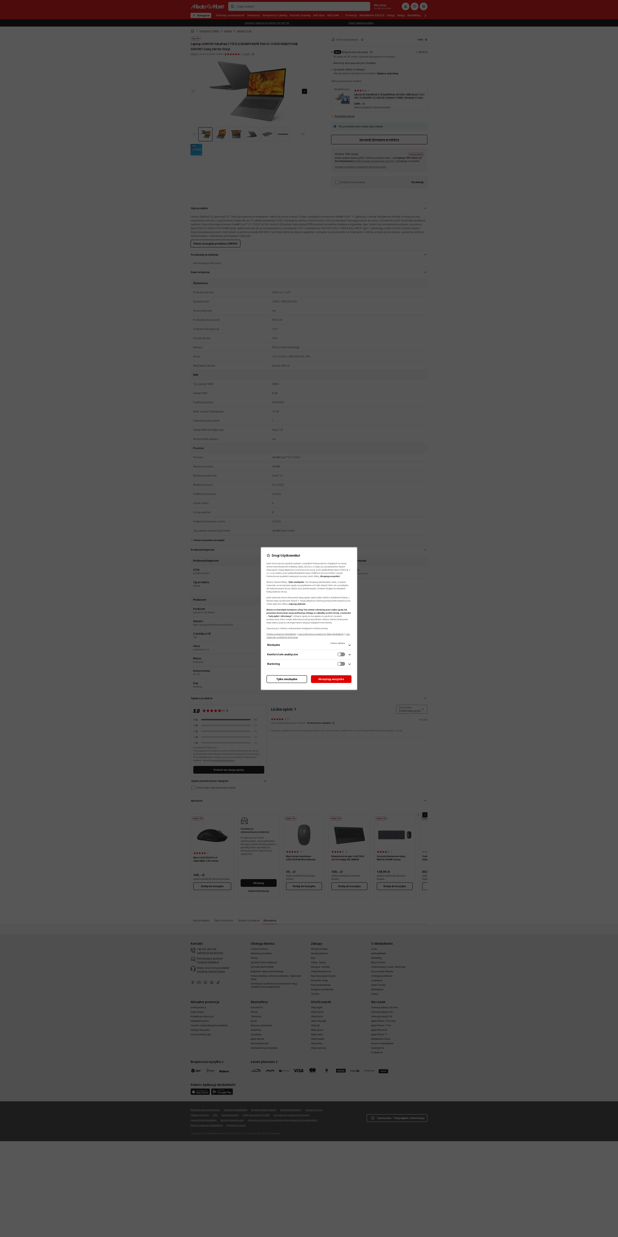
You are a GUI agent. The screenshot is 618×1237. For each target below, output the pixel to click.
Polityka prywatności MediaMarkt (281, 634)
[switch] (341, 654)
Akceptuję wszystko (331, 679)
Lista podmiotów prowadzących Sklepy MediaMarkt (321, 634)
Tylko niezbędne (286, 679)
